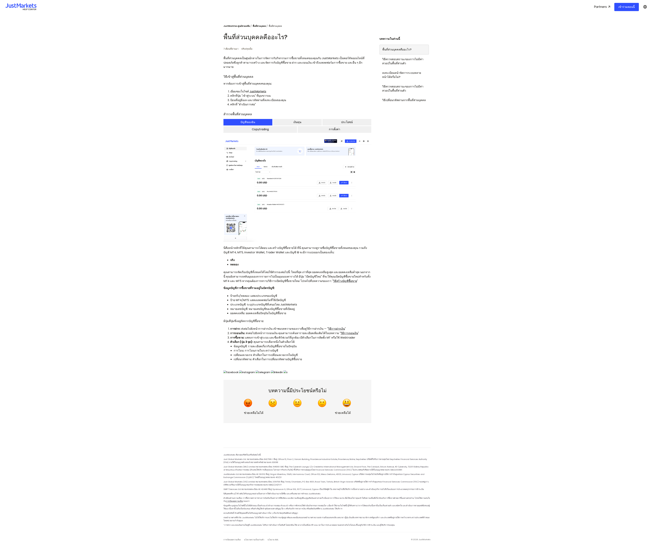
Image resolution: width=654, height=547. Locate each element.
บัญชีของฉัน (247, 122)
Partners (600, 7)
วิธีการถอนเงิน (349, 333)
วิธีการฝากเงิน (336, 329)
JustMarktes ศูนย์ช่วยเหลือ (236, 26)
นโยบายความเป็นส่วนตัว (254, 539)
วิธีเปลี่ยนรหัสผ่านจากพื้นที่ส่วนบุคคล (404, 100)
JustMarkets (258, 91)
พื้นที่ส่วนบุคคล (259, 26)
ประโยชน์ (347, 122)
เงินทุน (297, 122)
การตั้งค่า (334, 129)
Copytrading (260, 129)
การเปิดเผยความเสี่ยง (234, 501)
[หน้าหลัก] (20, 6)
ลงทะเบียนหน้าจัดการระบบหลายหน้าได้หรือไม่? (401, 75)
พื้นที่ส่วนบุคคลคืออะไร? (396, 49)
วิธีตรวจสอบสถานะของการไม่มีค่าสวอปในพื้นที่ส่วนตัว (402, 61)
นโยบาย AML (273, 539)
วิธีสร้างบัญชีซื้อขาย (345, 281)
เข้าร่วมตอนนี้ (626, 7)
